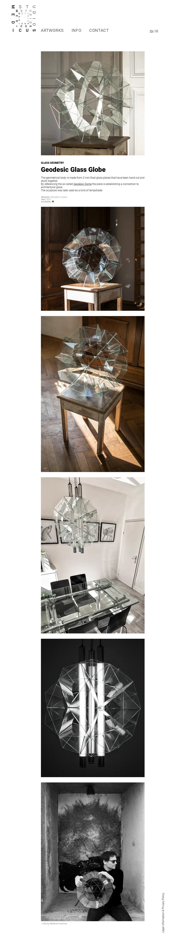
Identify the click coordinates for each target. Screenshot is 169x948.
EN (151, 31)
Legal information (163, 922)
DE (156, 31)
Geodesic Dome (82, 184)
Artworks (52, 30)
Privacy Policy (163, 901)
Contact (99, 30)
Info (76, 30)
